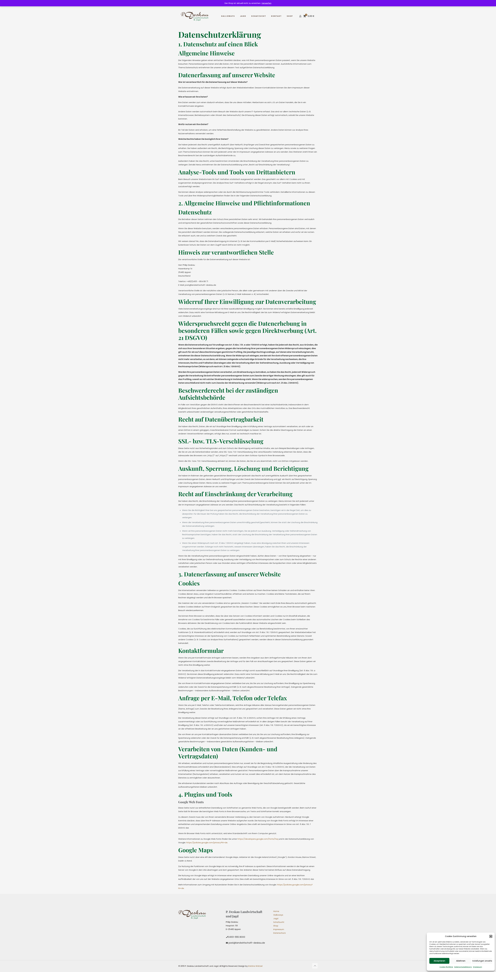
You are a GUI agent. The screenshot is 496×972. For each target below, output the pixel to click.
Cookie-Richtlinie (446, 967)
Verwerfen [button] (266, 3)
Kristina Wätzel (255, 966)
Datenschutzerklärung (463, 967)
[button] (491, 936)
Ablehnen (460, 960)
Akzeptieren (439, 960)
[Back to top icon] (315, 966)
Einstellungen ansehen (482, 960)
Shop (275, 925)
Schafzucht (278, 922)
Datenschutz (279, 933)
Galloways (278, 914)
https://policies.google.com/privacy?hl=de (206, 842)
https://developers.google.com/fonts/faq (258, 839)
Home (276, 911)
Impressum (477, 967)
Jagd (275, 918)
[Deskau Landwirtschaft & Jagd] (195, 16)
